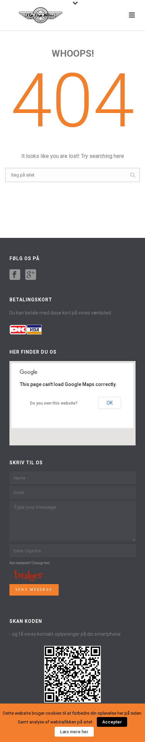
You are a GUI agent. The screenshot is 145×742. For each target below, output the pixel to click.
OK (110, 403)
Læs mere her (74, 731)
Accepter (112, 721)
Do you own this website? (54, 403)
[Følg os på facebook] (14, 275)
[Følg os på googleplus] (30, 275)
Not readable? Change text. (30, 563)
